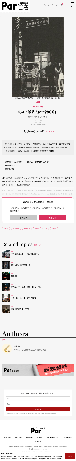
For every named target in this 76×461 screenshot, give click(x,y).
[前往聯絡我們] (53, 5)
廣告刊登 (29, 437)
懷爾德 (37, 228)
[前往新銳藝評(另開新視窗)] (38, 370)
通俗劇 (54, 228)
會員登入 (24, 217)
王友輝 (40, 121)
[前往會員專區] (57, 5)
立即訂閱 (38, 409)
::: (67, 3)
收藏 (50, 131)
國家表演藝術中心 (53, 437)
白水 (40, 123)
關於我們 (7, 437)
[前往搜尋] (45, 5)
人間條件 (9, 144)
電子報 (39, 437)
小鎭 (45, 228)
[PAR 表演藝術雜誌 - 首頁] (15, 6)
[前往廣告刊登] (49, 5)
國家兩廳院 (68, 437)
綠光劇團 (18, 177)
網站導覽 (38, 441)
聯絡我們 (18, 437)
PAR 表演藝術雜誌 (38, 430)
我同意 (70, 456)
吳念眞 (6, 177)
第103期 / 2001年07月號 (38, 125)
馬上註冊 (52, 217)
